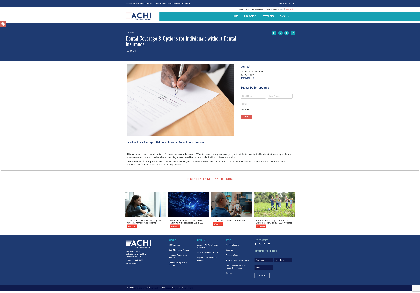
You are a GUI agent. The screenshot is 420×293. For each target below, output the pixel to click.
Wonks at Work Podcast (274, 9)
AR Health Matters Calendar (207, 252)
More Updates (283, 3)
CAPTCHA (245, 110)
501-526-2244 (137, 260)
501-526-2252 (134, 264)
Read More (132, 226)
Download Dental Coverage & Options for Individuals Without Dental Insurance (165, 142)
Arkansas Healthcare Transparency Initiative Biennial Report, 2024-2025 (187, 221)
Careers (229, 273)
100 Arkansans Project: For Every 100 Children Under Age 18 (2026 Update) (274, 221)
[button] (3, 24)
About (241, 9)
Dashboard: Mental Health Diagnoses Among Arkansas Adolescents (145, 221)
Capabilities (268, 16)
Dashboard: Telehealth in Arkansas (229, 220)
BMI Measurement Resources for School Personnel (177, 288)
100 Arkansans (174, 245)
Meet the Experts (232, 245)
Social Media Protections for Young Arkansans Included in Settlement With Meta (162, 3)
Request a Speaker (233, 255)
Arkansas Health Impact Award (237, 260)
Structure (229, 250)
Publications (250, 16)
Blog (247, 9)
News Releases (257, 9)
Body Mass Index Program (179, 250)
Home (235, 16)
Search (289, 9)
